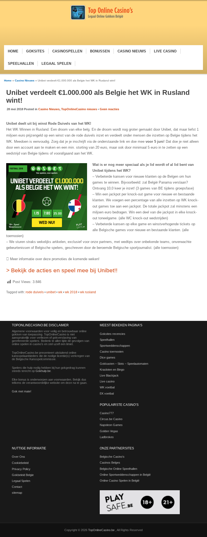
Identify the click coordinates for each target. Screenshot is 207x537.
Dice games (107, 357)
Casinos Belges (110, 462)
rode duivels (35, 292)
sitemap (17, 492)
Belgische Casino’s (112, 456)
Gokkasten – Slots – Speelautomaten (124, 363)
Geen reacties (109, 109)
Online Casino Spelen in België (119, 480)
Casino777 (107, 413)
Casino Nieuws (24, 80)
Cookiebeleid (20, 462)
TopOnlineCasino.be (101, 530)
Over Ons (18, 456)
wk (60, 292)
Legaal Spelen (21, 480)
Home (8, 80)
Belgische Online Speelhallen (118, 468)
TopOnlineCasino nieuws (79, 109)
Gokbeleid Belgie (23, 475)
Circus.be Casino (111, 419)
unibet (51, 292)
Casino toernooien (111, 351)
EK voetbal (107, 393)
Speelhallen (107, 339)
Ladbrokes (107, 437)
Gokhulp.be (43, 371)
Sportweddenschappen (115, 345)
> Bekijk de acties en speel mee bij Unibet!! (62, 270)
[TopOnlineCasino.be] (102, 18)
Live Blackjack (109, 375)
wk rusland (88, 292)
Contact (17, 486)
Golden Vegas (109, 431)
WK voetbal (107, 387)
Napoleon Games (111, 425)
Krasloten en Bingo (112, 369)
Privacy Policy (21, 469)
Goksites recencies (112, 333)
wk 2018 (71, 292)
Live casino (107, 381)
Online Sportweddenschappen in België (125, 474)
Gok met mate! (21, 391)
